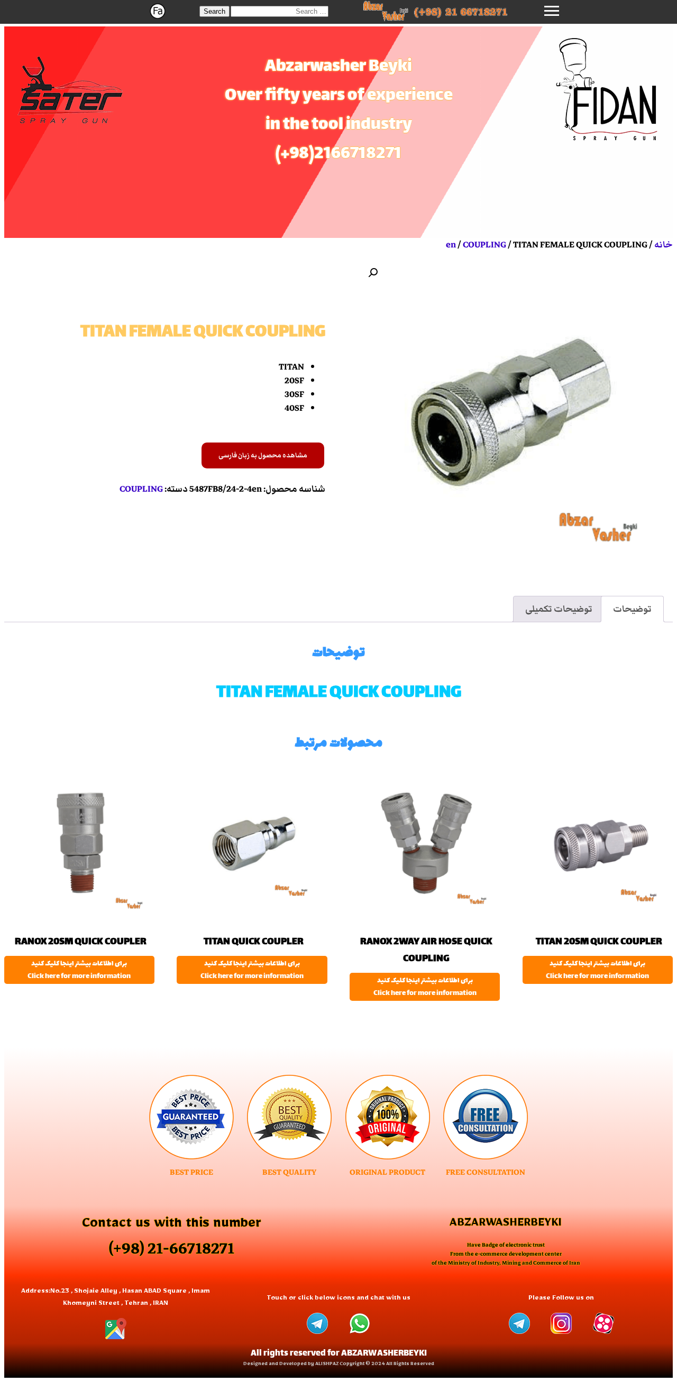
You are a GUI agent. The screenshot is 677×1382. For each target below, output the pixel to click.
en (451, 245)
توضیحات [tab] (632, 609)
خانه (663, 245)
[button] (214, 11)
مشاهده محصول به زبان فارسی (262, 455)
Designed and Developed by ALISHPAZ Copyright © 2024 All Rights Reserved (338, 1365)
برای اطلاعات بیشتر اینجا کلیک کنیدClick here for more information (597, 970)
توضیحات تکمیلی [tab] (558, 609)
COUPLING (484, 245)
